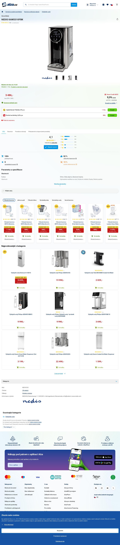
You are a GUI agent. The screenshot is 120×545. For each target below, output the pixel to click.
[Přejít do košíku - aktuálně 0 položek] (117, 5)
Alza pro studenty (69, 501)
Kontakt (46, 488)
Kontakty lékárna (49, 491)
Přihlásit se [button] (93, 5)
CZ (97, 497)
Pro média (47, 508)
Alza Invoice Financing (71, 508)
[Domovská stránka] (2, 12)
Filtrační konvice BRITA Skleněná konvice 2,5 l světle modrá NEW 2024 (9, 223)
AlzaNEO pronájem (70, 491)
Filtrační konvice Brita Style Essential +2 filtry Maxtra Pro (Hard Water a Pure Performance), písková (78, 223)
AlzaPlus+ (67, 494)
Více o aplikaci (13, 465)
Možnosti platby (9, 491)
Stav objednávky (29, 488)
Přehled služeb (9, 511)
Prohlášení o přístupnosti (12, 508)
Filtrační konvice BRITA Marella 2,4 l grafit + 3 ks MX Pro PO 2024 (44, 223)
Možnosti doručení (10, 488)
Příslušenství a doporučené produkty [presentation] (39, 131)
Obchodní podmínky (11, 504)
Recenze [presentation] (10, 131)
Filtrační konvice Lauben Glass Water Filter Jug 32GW (113, 223)
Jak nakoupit (28, 494)
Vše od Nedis (5, 16)
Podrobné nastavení (60, 536)
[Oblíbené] (107, 5)
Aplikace (47, 511)
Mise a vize (47, 501)
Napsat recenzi (52, 147)
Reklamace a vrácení (11, 494)
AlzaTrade (67, 504)
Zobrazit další (58, 373)
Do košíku (22, 288)
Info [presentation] (4, 131)
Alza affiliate (68, 498)
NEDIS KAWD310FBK (33, 420)
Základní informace (50, 494)
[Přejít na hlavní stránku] (9, 4)
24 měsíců (25, 390)
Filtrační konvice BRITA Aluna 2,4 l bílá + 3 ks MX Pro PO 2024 (61, 223)
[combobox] (47, 5)
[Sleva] (4, 206)
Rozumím (60, 531)
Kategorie (6, 381)
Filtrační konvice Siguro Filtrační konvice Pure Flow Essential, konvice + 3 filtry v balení (96, 223)
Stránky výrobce (27, 393)
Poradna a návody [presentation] (20, 131)
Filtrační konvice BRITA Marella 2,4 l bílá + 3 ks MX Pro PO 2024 (26, 223)
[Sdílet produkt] (117, 19)
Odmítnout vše (60, 541)
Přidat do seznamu (8, 120)
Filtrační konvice (9, 239)
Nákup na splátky (10, 501)
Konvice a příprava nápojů (31, 12)
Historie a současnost (51, 498)
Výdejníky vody (46, 12)
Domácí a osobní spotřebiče (14, 12)
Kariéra (46, 504)
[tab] (3, 131)
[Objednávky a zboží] (103, 5)
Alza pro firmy (68, 488)
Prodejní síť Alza (10, 498)
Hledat (74, 4)
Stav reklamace (29, 491)
